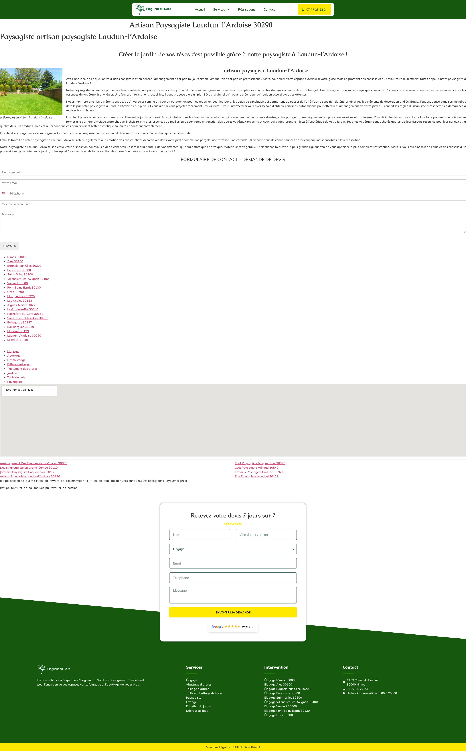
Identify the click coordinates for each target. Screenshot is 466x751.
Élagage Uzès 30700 (278, 715)
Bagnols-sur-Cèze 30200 (24, 265)
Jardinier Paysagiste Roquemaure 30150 (28, 472)
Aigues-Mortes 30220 (22, 305)
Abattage (14, 355)
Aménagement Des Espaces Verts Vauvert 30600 (33, 463)
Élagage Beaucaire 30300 (282, 693)
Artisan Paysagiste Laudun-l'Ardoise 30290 (30, 476)
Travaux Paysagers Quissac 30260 (259, 472)
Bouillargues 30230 (20, 327)
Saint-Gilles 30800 (20, 274)
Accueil (200, 9)
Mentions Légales (218, 747)
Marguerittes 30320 (21, 296)
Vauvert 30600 (17, 283)
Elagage (13, 351)
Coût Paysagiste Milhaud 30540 (257, 467)
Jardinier (13, 373)
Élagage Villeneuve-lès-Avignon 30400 (291, 702)
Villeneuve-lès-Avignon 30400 (28, 279)
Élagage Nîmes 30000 (279, 680)
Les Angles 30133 (19, 300)
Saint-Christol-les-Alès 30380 (27, 318)
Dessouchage (16, 360)
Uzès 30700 (15, 292)
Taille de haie (16, 377)
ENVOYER (9, 246)
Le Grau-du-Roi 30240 (22, 309)
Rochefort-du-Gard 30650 (25, 313)
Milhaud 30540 (17, 340)
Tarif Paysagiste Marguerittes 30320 (260, 463)
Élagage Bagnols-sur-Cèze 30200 (287, 689)
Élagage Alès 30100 (278, 684)
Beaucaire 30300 (19, 270)
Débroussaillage (18, 364)
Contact (269, 9)
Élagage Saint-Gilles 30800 (283, 697)
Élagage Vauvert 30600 (280, 706)
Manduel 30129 (18, 331)
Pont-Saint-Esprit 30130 (24, 287)
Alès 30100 (15, 261)
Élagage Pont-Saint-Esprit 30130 (287, 710)
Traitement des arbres (22, 368)
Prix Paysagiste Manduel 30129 (257, 476)
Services (219, 9)
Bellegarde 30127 (19, 322)
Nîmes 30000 (16, 257)
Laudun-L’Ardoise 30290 (24, 335)
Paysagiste (15, 382)
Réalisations (246, 9)
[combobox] (4, 193)
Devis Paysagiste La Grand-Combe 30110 (29, 467)
